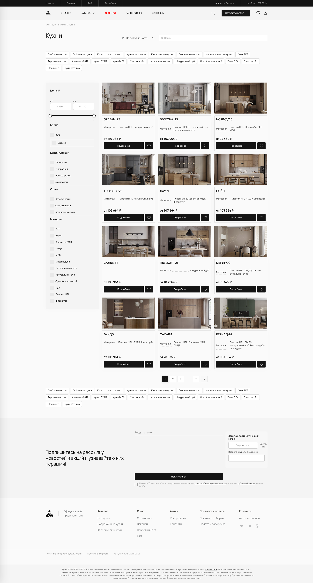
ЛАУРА (164, 191)
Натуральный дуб (185, 61)
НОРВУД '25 (224, 119)
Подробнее (123, 145)
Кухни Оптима (72, 67)
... (189, 379)
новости (50, 3)
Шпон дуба (53, 67)
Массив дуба (137, 61)
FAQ (90, 3)
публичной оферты (246, 483)
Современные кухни (189, 54)
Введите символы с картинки (243, 452)
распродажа (134, 13)
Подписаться (178, 476)
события (71, 3)
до (74, 101)
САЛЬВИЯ (111, 263)
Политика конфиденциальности (64, 553)
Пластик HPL (251, 61)
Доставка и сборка (212, 518)
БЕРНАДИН (224, 334)
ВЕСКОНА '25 (169, 119)
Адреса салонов (249, 518)
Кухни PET (243, 54)
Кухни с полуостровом (109, 54)
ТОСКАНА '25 (113, 191)
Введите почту (144, 432)
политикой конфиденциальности (210, 483)
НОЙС (220, 191)
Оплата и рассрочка (212, 524)
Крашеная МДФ (80, 61)
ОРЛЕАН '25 (112, 119)
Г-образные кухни (82, 54)
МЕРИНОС (223, 263)
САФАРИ (166, 334)
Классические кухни (162, 54)
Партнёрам (110, 3)
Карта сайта (211, 569)
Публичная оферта (98, 553)
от (51, 101)
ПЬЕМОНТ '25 (169, 263)
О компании (144, 518)
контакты (158, 13)
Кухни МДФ (119, 61)
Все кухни (103, 518)
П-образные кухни (57, 54)
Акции (174, 511)
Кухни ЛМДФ (100, 61)
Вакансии (143, 524)
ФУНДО (109, 334)
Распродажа (178, 518)
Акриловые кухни (57, 61)
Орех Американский (211, 61)
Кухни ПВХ (232, 61)
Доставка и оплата (212, 511)
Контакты (176, 524)
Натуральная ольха (160, 61)
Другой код (263, 445)
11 (196, 379)
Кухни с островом (136, 54)
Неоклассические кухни (219, 54)
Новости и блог (146, 530)
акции (112, 13)
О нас (140, 511)
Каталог (102, 511)
